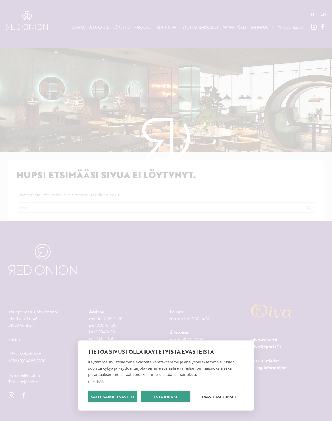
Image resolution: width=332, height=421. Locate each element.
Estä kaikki (165, 396)
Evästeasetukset (219, 396)
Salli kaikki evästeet (113, 396)
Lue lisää (96, 381)
